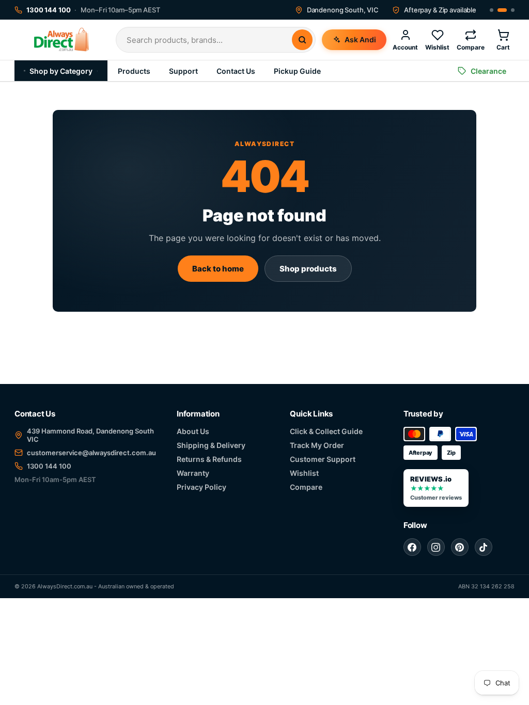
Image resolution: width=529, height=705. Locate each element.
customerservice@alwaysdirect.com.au (91, 452)
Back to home (218, 269)
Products (134, 71)
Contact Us (235, 71)
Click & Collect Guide (326, 431)
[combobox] (209, 40)
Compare (306, 487)
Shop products (308, 269)
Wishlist (304, 473)
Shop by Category (60, 71)
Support (183, 71)
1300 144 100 (49, 466)
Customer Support (322, 459)
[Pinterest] (460, 547)
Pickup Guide (297, 71)
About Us (193, 431)
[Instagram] (436, 547)
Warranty (193, 473)
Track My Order (317, 445)
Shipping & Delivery (211, 445)
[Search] (302, 39)
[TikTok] (483, 547)
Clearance (488, 71)
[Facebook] (412, 547)
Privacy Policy (201, 487)
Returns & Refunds (209, 459)
